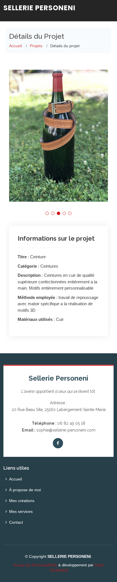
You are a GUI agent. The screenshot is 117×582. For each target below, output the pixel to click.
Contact (16, 522)
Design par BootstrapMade (35, 565)
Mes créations (21, 501)
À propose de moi (25, 490)
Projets (36, 46)
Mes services (21, 511)
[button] (47, 213)
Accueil (15, 46)
